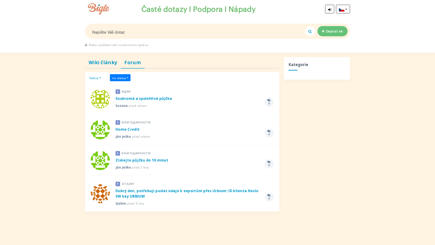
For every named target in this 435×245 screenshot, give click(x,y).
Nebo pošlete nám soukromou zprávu (118, 44)
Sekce (93, 77)
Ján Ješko (123, 136)
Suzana (122, 105)
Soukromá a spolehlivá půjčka (144, 98)
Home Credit (128, 129)
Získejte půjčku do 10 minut (142, 160)
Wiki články (103, 62)
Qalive (121, 203)
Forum (132, 62)
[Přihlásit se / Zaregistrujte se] (329, 9)
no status (119, 77)
